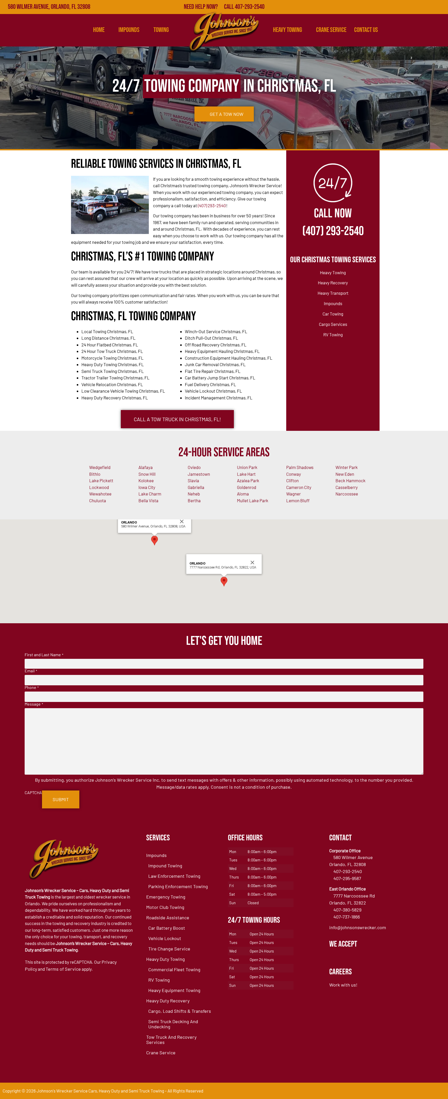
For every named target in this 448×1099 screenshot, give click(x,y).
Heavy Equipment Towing (174, 990)
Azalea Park (248, 480)
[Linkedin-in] (429, 7)
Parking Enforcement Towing (178, 886)
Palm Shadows (299, 467)
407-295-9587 (347, 878)
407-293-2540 (347, 871)
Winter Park (346, 467)
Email (31, 671)
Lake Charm (149, 493)
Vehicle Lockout (164, 938)
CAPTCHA (33, 792)
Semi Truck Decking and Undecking (173, 1023)
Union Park (247, 467)
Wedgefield (99, 467)
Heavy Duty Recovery (168, 1000)
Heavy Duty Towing (165, 959)
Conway (293, 474)
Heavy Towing (287, 30)
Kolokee (146, 480)
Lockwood (99, 487)
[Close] (182, 521)
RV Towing (333, 334)
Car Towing (333, 313)
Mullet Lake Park (252, 500)
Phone (31, 687)
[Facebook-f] (395, 7)
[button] (154, 540)
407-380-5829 (347, 910)
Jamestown (199, 474)
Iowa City (146, 487)
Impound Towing (165, 865)
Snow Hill (147, 474)
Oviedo (194, 467)
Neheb (194, 493)
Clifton (292, 480)
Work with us (342, 985)
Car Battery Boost (166, 928)
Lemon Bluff (298, 500)
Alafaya (145, 467)
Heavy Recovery (333, 282)
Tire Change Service (169, 948)
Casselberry (346, 487)
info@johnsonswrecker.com (357, 927)
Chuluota (97, 500)
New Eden (344, 474)
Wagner (293, 493)
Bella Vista (148, 500)
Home (98, 30)
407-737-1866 (346, 917)
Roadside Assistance (167, 917)
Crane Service (331, 30)
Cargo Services (333, 324)
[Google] (407, 7)
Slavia (193, 480)
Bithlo (94, 474)
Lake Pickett (101, 480)
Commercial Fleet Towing (174, 969)
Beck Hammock (350, 480)
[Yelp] (418, 7)
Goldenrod (246, 487)
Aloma (243, 493)
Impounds (333, 303)
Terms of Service (63, 969)
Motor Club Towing (165, 907)
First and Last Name (44, 655)
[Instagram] (441, 7)
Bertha (194, 500)
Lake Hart (246, 474)
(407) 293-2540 (212, 205)
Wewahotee (100, 493)
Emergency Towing (165, 897)
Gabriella (196, 487)
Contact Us (366, 30)
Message (34, 704)
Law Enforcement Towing (174, 876)
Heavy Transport (333, 293)
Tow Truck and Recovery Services (171, 1039)
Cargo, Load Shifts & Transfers (179, 1011)
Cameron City (298, 487)
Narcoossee (346, 493)
